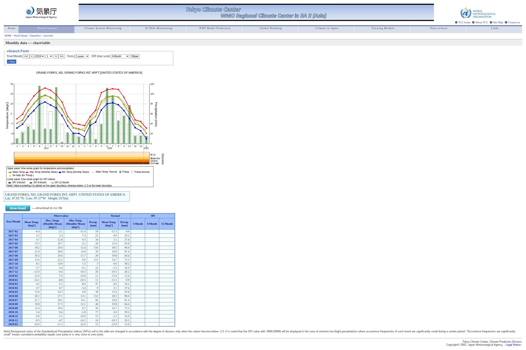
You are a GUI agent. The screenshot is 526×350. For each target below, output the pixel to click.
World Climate (21, 35)
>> (61, 56)
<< (26, 56)
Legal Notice (513, 344)
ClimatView (35, 35)
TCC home (464, 22)
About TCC (481, 22)
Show (135, 56)
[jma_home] (41, 17)
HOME (8, 35)
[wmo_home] (478, 17)
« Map (11, 61)
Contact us (514, 22)
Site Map (498, 22)
